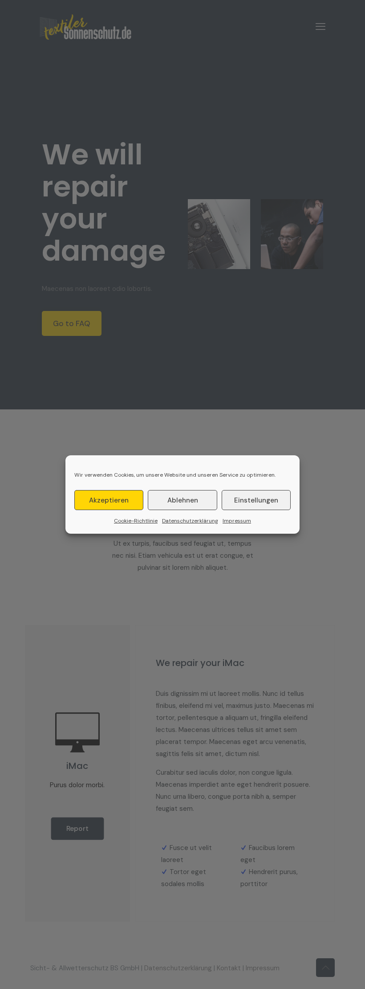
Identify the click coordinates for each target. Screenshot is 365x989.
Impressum (237, 520)
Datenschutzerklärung (190, 520)
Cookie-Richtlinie (136, 520)
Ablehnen (182, 500)
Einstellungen (256, 500)
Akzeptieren (109, 500)
